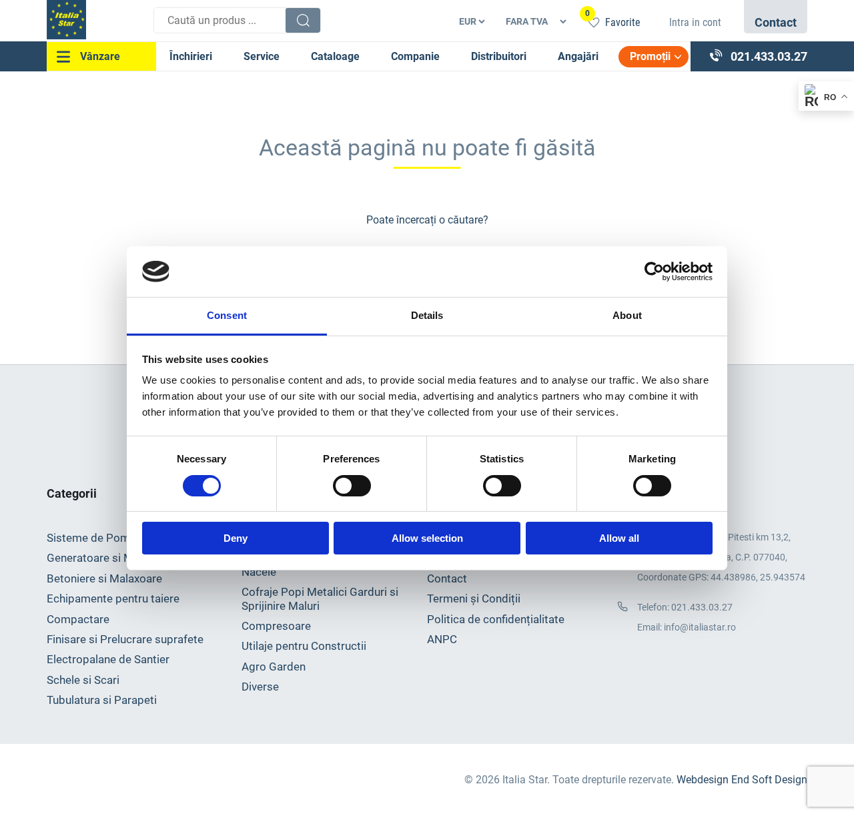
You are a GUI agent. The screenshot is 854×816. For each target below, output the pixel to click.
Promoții (650, 56)
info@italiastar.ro (700, 627)
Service (262, 56)
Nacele (259, 571)
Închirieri (190, 56)
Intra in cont (695, 22)
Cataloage (335, 56)
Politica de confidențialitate (495, 619)
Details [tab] (427, 315)
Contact (447, 578)
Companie (415, 56)
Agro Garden (274, 666)
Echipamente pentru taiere (113, 598)
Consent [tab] (227, 315)
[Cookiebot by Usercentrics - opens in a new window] (654, 272)
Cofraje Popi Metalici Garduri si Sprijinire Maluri (320, 598)
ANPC (442, 639)
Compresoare (276, 626)
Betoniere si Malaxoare (104, 578)
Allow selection (427, 538)
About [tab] (627, 315)
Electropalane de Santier (108, 659)
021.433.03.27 (702, 607)
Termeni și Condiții (473, 598)
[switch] (352, 485)
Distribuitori (498, 56)
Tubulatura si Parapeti (102, 700)
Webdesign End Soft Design (742, 779)
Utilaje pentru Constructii (304, 646)
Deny (236, 538)
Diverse (260, 686)
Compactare (78, 619)
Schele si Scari (83, 680)
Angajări (578, 56)
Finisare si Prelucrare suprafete (125, 639)
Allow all (619, 538)
